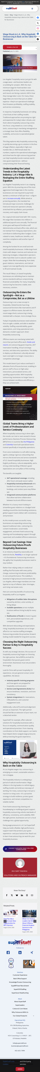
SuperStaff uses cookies (8, 1062)
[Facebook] (7, 895)
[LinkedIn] (22, 895)
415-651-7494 (20, 1050)
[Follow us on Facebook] (38, 17)
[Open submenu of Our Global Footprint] (33, 1015)
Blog (11, 15)
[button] (5, 921)
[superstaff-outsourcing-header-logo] (12, 7)
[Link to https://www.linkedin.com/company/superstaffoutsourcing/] (20, 952)
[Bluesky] (17, 895)
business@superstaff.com (19, 1046)
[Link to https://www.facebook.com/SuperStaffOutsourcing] (8, 952)
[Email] (32, 895)
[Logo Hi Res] (20, 940)
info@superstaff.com (20, 1043)
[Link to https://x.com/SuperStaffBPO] (32, 952)
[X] (12, 895)
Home (6, 15)
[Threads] (27, 895)
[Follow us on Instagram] (38, 28)
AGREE (20, 1069)
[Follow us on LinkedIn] (38, 34)
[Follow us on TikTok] (38, 39)
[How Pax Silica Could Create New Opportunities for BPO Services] (11, 913)
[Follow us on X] (38, 23)
